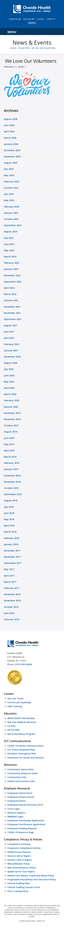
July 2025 (9, 168)
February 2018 (11, 538)
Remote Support (16, 812)
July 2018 (9, 506)
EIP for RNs (13, 729)
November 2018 (12, 481)
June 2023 (9, 244)
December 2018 (12, 475)
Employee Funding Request (22, 828)
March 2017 (10, 581)
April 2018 (9, 525)
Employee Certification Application (26, 824)
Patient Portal (15, 19)
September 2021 (12, 319)
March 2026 (10, 137)
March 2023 (10, 256)
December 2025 (12, 150)
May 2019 (9, 444)
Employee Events (16, 800)
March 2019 (10, 456)
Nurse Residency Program (21, 733)
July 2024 (9, 194)
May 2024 (9, 200)
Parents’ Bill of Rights (19, 855)
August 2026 (10, 119)
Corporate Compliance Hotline (24, 848)
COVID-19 (50, 19)
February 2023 (11, 262)
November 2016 (12, 600)
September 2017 (12, 563)
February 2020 (11, 400)
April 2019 (9, 450)
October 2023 (11, 219)
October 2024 (11, 187)
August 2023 (10, 231)
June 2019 (9, 438)
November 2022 (12, 275)
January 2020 (11, 406)
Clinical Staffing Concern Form (23, 887)
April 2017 (9, 575)
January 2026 (11, 144)
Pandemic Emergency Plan (21, 753)
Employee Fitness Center (20, 796)
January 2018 (11, 544)
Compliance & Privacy (19, 844)
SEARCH (32, 23)
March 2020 (10, 394)
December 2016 (12, 594)
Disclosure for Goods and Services (25, 757)
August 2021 (10, 325)
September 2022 (12, 281)
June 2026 (9, 125)
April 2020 (9, 387)
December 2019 (12, 413)
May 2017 (9, 569)
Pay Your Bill (28, 19)
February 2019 (11, 462)
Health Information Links (21, 781)
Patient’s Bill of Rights (19, 859)
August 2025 (10, 162)
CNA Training (14, 706)
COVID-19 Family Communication (25, 745)
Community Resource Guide (22, 773)
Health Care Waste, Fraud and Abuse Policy (30, 875)
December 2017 (12, 550)
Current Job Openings (19, 702)
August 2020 (10, 362)
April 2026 (9, 131)
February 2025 (11, 181)
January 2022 (11, 300)
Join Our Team (15, 698)
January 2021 (11, 350)
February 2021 (11, 344)
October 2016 (11, 606)
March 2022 (10, 294)
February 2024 (11, 206)
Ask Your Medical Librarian (21, 722)
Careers (40, 19)
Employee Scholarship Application (25, 820)
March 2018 (10, 531)
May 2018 (9, 519)
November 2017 (12, 556)
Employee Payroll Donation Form (25, 804)
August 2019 (10, 431)
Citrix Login (13, 808)
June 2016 (9, 613)
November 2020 (12, 356)
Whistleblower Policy (18, 863)
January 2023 (11, 269)
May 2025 (9, 175)
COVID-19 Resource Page (20, 832)
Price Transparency (17, 891)
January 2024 (11, 212)
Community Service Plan (20, 769)
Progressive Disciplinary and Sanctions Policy (31, 879)
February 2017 (11, 588)
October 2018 (11, 488)
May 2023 (9, 250)
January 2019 (11, 469)
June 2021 (9, 331)
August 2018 (10, 500)
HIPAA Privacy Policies (18, 852)
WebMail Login (15, 816)
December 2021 (12, 306)
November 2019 (12, 419)
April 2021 (9, 337)
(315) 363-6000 (23, 664)
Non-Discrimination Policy (21, 867)
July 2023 (9, 237)
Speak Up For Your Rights (21, 871)
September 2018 (12, 494)
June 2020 (9, 375)
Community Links (16, 777)
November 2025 (12, 156)
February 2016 (11, 619)
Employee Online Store (19, 793)
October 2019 (11, 425)
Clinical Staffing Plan (18, 883)
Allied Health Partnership (21, 718)
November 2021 (12, 312)
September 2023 (12, 225)
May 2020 (9, 381)
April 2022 (9, 287)
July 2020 (9, 369)
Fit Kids (11, 725)
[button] (32, 31)
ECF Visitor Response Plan (21, 749)
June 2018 (9, 513)
